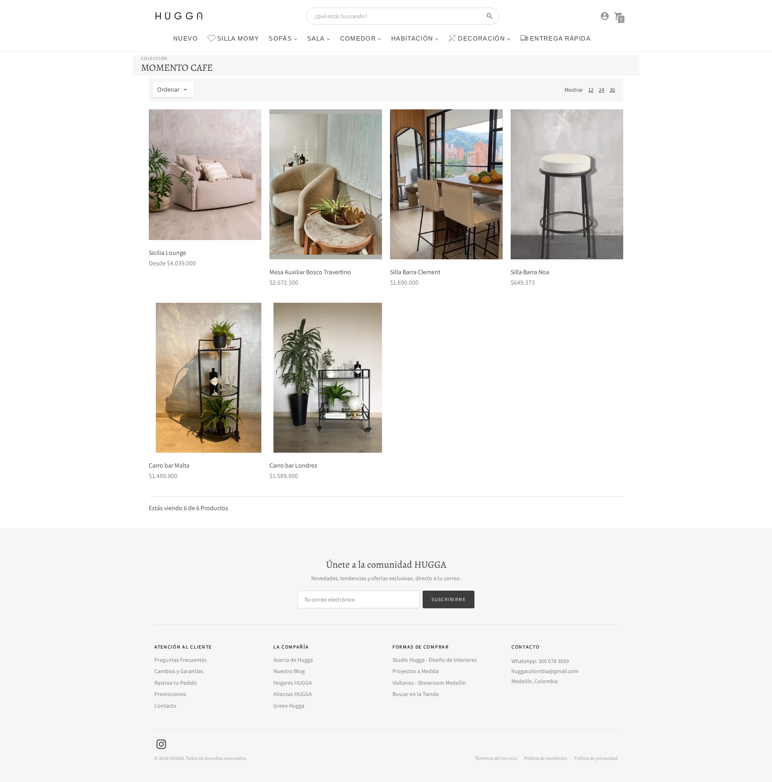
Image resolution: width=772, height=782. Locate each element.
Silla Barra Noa (530, 272)
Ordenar (168, 89)
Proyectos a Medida (415, 671)
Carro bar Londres (293, 465)
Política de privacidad (596, 758)
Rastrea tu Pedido (175, 682)
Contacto (165, 705)
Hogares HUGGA (292, 682)
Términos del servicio (496, 758)
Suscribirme (448, 599)
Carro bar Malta (169, 465)
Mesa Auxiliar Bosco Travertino (310, 272)
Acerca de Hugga (293, 659)
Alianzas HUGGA (292, 694)
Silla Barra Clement (415, 272)
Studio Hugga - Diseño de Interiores (434, 659)
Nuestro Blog (289, 671)
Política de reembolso (545, 758)
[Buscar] (489, 16)
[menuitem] (185, 38)
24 (601, 89)
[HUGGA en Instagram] (161, 743)
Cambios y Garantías (178, 671)
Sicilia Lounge (167, 252)
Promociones (170, 694)
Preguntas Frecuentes (180, 659)
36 (612, 89)
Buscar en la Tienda (415, 694)
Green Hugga (288, 705)
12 (590, 89)
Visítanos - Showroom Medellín (429, 682)
